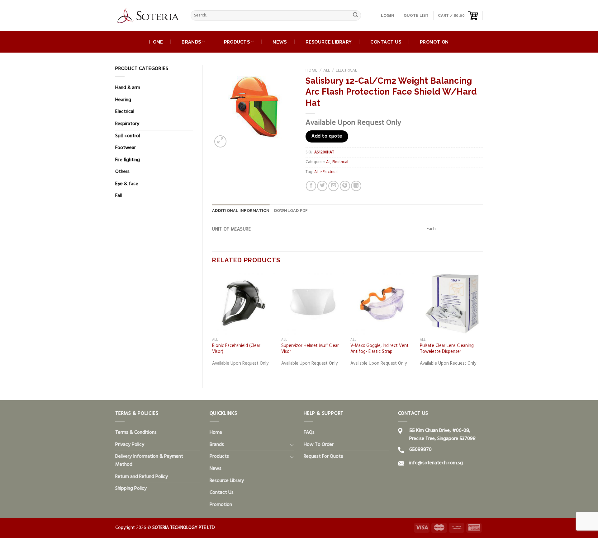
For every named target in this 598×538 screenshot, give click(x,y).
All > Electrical (326, 172)
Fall (118, 196)
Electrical (124, 112)
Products (237, 41)
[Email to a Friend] (333, 186)
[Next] (482, 324)
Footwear (125, 148)
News (280, 41)
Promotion (434, 41)
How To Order (319, 445)
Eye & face (126, 184)
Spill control (127, 136)
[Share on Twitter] (322, 186)
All (326, 70)
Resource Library (329, 41)
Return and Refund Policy (141, 477)
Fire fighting (127, 160)
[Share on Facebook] (311, 186)
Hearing (123, 100)
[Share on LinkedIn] (356, 186)
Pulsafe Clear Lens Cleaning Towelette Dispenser (447, 349)
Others (122, 172)
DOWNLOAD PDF (291, 210)
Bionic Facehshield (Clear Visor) (236, 349)
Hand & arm (127, 88)
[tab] (241, 210)
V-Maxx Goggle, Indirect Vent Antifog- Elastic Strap (379, 349)
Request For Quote (323, 456)
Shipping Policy (131, 488)
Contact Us (385, 41)
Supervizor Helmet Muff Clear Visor (310, 349)
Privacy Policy (129, 445)
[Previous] (212, 324)
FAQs (309, 432)
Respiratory (127, 124)
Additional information (241, 210)
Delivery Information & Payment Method (149, 460)
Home (156, 41)
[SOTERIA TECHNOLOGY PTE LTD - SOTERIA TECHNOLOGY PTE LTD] (148, 16)
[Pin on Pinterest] (345, 186)
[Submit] (355, 15)
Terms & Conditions (136, 432)
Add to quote (326, 136)
